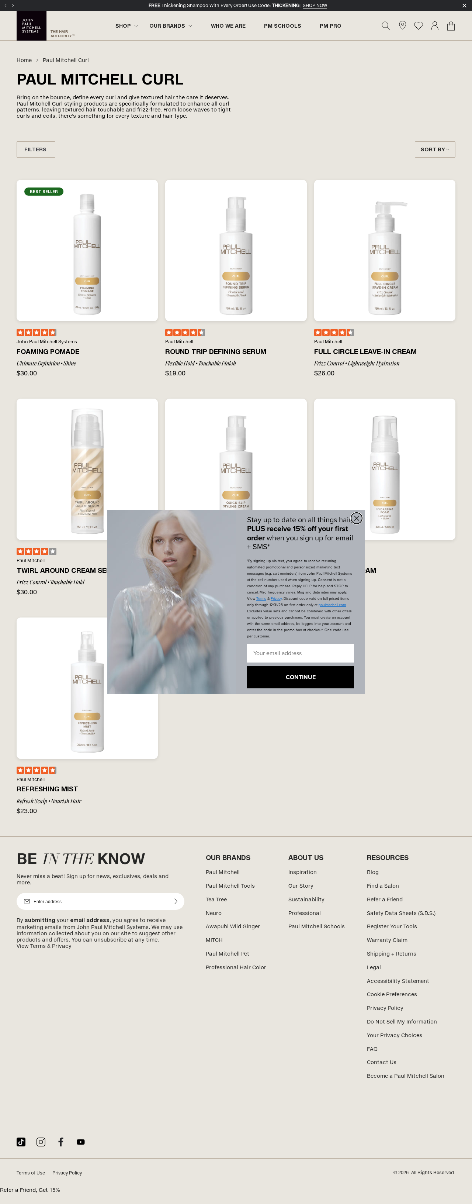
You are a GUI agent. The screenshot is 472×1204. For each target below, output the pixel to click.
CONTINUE (301, 677)
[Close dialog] (356, 518)
